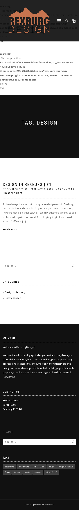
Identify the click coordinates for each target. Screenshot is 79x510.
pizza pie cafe (52, 472)
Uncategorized (13, 193)
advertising (9, 466)
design (51, 466)
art (34, 466)
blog (42, 466)
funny (7, 472)
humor (17, 472)
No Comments (65, 189)
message (38, 472)
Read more (9, 229)
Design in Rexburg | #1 (27, 184)
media (27, 472)
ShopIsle (29, 504)
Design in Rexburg (15, 292)
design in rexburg (66, 466)
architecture (24, 466)
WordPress (49, 504)
